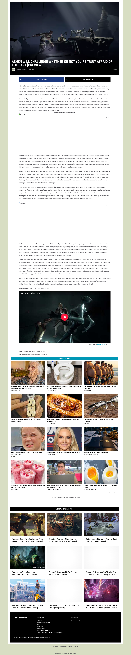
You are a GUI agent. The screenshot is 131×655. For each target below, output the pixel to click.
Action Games (30, 354)
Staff (38, 624)
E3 (31, 351)
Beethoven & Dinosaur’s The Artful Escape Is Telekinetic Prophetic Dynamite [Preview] (101, 606)
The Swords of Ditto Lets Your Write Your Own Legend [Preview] (64, 606)
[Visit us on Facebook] (77, 620)
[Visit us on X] (80, 620)
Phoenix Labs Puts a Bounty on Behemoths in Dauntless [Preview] (24, 573)
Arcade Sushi (101, 344)
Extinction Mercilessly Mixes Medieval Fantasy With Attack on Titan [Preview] (63, 540)
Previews (37, 354)
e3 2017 (34, 351)
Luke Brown (18, 69)
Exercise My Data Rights (44, 630)
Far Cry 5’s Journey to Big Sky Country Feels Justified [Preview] (63, 573)
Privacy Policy (41, 628)
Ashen (28, 351)
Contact (39, 620)
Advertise (40, 626)
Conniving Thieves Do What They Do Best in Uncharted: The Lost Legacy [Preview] (101, 573)
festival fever (41, 351)
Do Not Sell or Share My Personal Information (49, 632)
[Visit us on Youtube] (73, 620)
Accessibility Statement (44, 622)
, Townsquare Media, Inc (33, 637)
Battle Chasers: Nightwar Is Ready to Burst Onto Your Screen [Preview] (101, 540)
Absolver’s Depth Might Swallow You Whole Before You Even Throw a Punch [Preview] (27, 540)
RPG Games (43, 354)
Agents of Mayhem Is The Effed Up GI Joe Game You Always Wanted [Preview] (27, 606)
